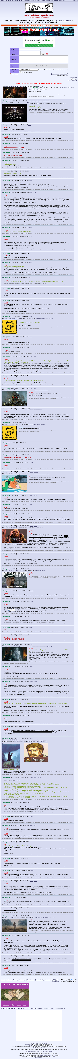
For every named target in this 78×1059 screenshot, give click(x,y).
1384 (28, 915)
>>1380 (31, 870)
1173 (28, 666)
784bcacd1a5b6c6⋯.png (15, 86)
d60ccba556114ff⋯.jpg (14, 646)
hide (6, 86)
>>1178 (6, 844)
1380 (28, 881)
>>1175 (31, 681)
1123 (27, 627)
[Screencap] (22, 980)
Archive (26, 72)
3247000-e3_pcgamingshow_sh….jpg (40, 646)
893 (28, 152)
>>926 (30, 316)
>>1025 (6, 465)
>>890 (29, 100)
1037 (28, 554)
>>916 (29, 277)
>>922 (44, 100)
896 (28, 171)
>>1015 (30, 388)
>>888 (69, 87)
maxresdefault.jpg (38, 527)
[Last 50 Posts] (63, 87)
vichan (37, 1043)
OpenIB (45, 1043)
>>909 (30, 227)
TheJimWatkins (49, 1051)
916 (28, 288)
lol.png (38, 86)
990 (27, 388)
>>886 (6, 127)
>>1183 (31, 777)
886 (57, 87)
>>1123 (6, 637)
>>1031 (36, 472)
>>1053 (31, 590)
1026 (28, 462)
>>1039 (35, 526)
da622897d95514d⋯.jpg (14, 740)
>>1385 (31, 915)
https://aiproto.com (62, 20)
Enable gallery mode (72, 80)
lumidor (39, 0)
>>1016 (31, 409)
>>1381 (31, 881)
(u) (42, 86)
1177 (27, 726)
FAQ (67, 75)
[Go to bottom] (37, 25)
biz (35, 0)
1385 (28, 935)
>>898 (6, 359)
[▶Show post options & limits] (59, 74)
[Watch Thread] (33, 89)
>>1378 (35, 825)
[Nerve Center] (52, 25)
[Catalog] (45, 25)
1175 (28, 699)
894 (28, 160)
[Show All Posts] (42, 89)
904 (28, 227)
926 (28, 336)
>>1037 (31, 526)
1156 (27, 644)
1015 (28, 409)
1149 (27, 635)
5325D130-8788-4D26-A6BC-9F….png (43, 917)
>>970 (30, 356)
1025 (28, 455)
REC (47, 54)
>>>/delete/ (52, 1056)
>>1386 (6, 968)
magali (43, 0)
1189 (28, 816)
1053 (28, 601)
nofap (52, 0)
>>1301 (31, 825)
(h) (41, 86)
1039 (28, 591)
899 (28, 192)
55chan (32, 0)
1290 (27, 842)
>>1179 (6, 805)
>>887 (6, 146)
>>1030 (31, 504)
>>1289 (39, 777)
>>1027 (31, 462)
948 (28, 356)
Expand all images (73, 77)
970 (28, 376)
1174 (28, 681)
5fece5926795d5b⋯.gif (14, 424)
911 (28, 253)
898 (28, 180)
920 (28, 300)
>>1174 (48, 100)
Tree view (75, 79)
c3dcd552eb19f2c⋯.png (14, 917)
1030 (27, 514)
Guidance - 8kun (29, 1051)
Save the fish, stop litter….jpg (40, 473)
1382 (27, 908)
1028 (28, 495)
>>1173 (31, 644)
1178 (28, 738)
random (27, 0)
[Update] (53, 980)
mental (48, 0)
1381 (27, 897)
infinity (41, 1043)
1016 (28, 422)
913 (27, 277)
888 (27, 125)
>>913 (30, 236)
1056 (27, 616)
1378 (28, 870)
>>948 (30, 180)
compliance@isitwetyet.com (45, 1055)
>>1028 (31, 472)
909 (28, 236)
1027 (28, 472)
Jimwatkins (42, 1051)
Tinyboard (33, 1043)
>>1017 (36, 409)
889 (27, 134)
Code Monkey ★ (41, 1047)
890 (27, 143)
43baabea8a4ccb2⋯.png (37, 740)
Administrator (36, 1051)
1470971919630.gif (37, 424)
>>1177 (31, 666)
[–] (29, 87)
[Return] (30, 25)
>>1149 (30, 627)
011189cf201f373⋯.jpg (14, 527)
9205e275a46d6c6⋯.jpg (14, 389)
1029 (28, 504)
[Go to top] (9, 980)
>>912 (40, 100)
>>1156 (34, 192)
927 (28, 347)
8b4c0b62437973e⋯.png (15, 570)
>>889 (29, 125)
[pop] (27, 102)
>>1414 (31, 956)
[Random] (59, 25)
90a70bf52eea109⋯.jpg (14, 473)
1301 (28, 858)
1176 (28, 715)
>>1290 (31, 738)
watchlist (61, 0)
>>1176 (35, 681)
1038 (28, 569)
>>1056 (31, 601)
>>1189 (35, 777)
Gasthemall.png (38, 570)
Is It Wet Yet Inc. (39, 1057)
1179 (28, 777)
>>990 (34, 356)
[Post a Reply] (56, 981)
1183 (28, 802)
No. (55, 87)
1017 (28, 443)
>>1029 (31, 495)
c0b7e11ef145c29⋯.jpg (14, 318)
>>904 (30, 192)
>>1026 (31, 454)
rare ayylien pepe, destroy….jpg (43, 318)
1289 (27, 825)
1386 (28, 956)
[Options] (75, 0)
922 (28, 316)
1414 (28, 965)
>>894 (33, 100)
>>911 (72, 87)
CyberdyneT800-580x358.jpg (41, 389)
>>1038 (34, 388)
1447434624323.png (39, 741)
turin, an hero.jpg (18, 741)
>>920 (30, 262)
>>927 (30, 336)
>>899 (37, 100)
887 (27, 101)
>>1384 (35, 881)
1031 (28, 526)
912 (28, 262)
